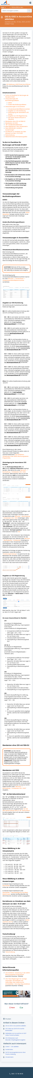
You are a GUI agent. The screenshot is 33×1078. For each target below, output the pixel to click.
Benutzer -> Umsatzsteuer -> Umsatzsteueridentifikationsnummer (14, 279)
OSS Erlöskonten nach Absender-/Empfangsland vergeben (15, 1039)
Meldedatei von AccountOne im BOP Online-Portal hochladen (15, 1034)
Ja (22, 1007)
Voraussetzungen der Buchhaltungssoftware (12, 99)
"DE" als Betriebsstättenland (13, 125)
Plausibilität (6, 885)
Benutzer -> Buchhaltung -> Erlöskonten (16, 539)
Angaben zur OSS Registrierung (17, 116)
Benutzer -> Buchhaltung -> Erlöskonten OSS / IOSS (15, 471)
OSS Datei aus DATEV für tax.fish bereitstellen (14, 1029)
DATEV (10, 103)
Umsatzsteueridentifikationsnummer (19, 109)
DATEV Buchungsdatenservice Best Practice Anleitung (15, 1053)
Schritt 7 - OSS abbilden (12, 1046)
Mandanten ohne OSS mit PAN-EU (15, 121)
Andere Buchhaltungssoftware (17, 104)
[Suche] (29, 11)
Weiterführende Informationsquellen (16, 136)
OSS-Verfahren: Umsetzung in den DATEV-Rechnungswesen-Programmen (16, 456)
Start (2, 7)
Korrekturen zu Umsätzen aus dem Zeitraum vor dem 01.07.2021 (15, 132)
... (7, 7)
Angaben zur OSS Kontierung (17, 111)
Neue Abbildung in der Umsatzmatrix (16, 126)
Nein (13, 1007)
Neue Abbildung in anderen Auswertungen (13, 129)
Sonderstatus (9, 1049)
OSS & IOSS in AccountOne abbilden (15, 1026)
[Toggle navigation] (30, 2)
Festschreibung (10, 135)
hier (19, 531)
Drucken (8, 1019)
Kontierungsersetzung (9, 554)
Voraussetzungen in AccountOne (15, 106)
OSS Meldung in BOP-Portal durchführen (18, 84)
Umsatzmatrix (9, 1057)
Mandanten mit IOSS (11, 123)
